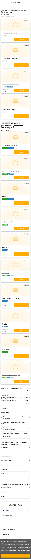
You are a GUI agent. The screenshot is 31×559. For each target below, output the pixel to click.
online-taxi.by (5, 247)
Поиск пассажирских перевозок (16, 7)
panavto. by (5, 196)
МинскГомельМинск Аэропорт (10, 84)
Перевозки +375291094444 (10, 109)
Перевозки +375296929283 (10, 58)
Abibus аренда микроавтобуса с (11, 375)
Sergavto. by (5, 273)
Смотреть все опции (16, 478)
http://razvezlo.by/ (6, 222)
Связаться (21, 39)
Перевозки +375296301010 (10, 33)
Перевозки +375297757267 (10, 145)
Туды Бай (4, 324)
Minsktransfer (5, 349)
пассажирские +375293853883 (10, 171)
